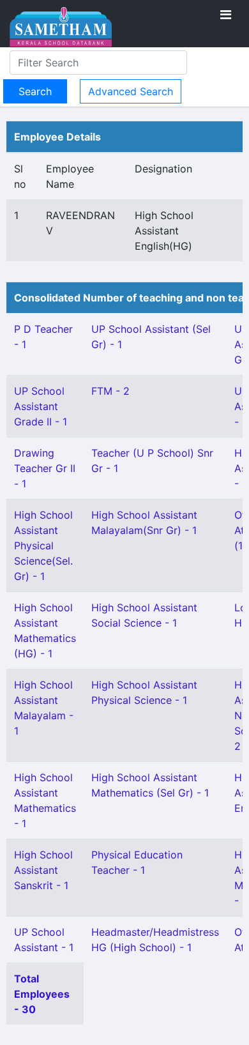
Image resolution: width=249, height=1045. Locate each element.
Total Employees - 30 (42, 994)
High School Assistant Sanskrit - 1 (43, 870)
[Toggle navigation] (225, 14)
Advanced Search (130, 91)
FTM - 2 (110, 391)
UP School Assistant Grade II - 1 (40, 406)
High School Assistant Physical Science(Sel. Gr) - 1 (43, 545)
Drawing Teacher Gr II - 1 (44, 468)
